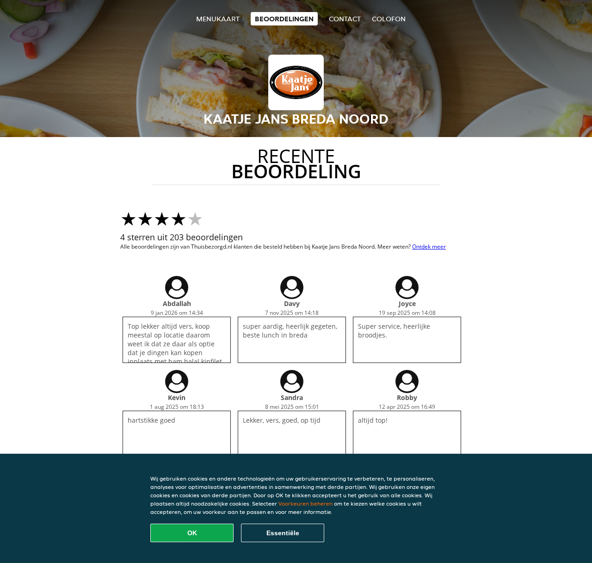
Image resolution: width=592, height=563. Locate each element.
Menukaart (218, 19)
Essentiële (282, 533)
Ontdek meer (429, 246)
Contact (345, 19)
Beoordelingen (284, 19)
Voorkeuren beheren (305, 503)
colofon (389, 19)
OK (192, 533)
